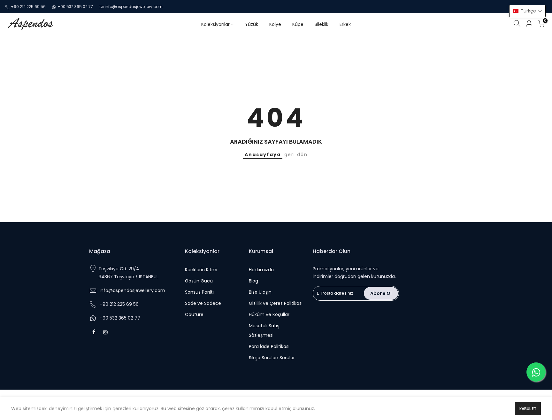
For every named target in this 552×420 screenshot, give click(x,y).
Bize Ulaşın (260, 292)
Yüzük (251, 24)
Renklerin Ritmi (201, 269)
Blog (253, 281)
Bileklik (321, 24)
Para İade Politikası (269, 346)
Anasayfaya (263, 154)
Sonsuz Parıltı (199, 292)
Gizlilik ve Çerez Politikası (276, 303)
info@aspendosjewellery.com (132, 290)
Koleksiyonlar (215, 24)
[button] (527, 11)
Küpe (297, 24)
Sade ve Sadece (203, 303)
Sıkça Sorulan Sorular (272, 357)
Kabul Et (527, 408)
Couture (194, 314)
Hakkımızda (261, 269)
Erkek (345, 24)
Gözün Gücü (199, 281)
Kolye (275, 24)
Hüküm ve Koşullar (269, 314)
